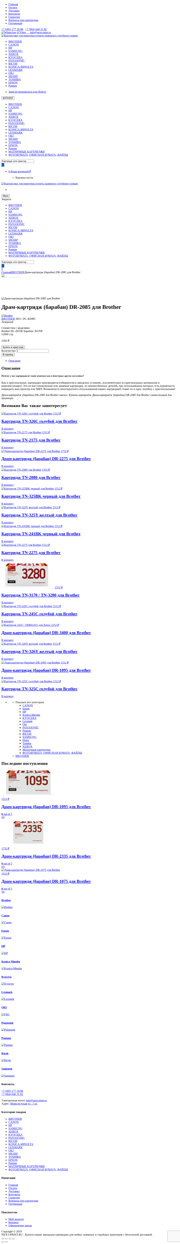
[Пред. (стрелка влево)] (2, 1241)
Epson (26, 708)
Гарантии (14, 16)
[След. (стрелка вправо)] (6, 1241)
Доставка (14, 10)
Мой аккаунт (16, 1219)
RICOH (12, 63)
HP (10, 47)
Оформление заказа (20, 1225)
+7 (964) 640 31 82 (36, 29)
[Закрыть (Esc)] (2, 1238)
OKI (11, 73)
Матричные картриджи (36, 749)
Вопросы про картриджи (23, 20)
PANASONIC (16, 60)
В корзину (8, 354)
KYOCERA (15, 57)
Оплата (12, 7)
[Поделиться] (6, 1238)
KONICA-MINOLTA (20, 66)
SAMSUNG (15, 51)
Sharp (25, 740)
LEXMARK (15, 69)
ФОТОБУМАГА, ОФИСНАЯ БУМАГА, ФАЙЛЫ (38, 154)
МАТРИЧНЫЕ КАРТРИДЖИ (26, 151)
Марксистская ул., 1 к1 (23, 1103)
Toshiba (26, 743)
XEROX (13, 54)
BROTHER (15, 41)
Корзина (13, 1222)
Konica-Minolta (31, 714)
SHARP (13, 76)
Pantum (12, 85)
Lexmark (27, 721)
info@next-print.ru (38, 32)
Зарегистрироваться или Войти (27, 91)
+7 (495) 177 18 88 (12, 1090)
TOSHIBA (14, 79)
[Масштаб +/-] (13, 1238)
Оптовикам (15, 23)
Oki (24, 724)
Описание (14, 360)
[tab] (93, 360)
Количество (8, 350)
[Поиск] (2, 165)
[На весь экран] (9, 1238)
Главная (13, 4)
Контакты (14, 13)
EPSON (13, 82)
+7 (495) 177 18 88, (12, 29)
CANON (13, 44)
